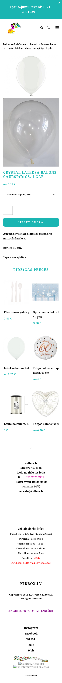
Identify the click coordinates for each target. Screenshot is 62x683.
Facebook (31, 633)
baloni (33, 44)
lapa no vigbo (31, 675)
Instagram (31, 628)
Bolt (31, 645)
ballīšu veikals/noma (14, 44)
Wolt (31, 650)
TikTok (31, 639)
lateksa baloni (49, 44)
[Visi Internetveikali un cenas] (31, 666)
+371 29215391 (34, 477)
